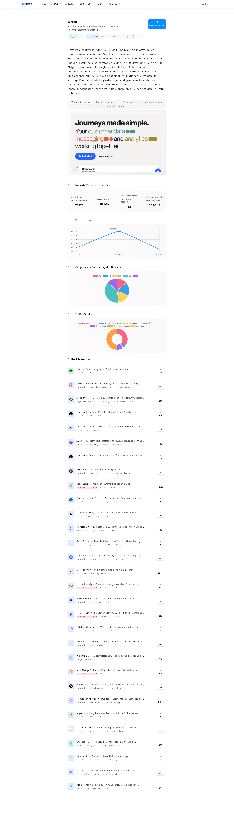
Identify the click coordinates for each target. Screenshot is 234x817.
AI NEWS (54, 3)
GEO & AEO (85, 3)
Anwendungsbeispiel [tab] (153, 102)
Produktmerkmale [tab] (105, 102)
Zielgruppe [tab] (129, 102)
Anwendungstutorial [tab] (117, 106)
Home (43, 3)
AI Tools (69, 3)
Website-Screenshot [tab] (81, 102)
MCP (100, 3)
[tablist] (117, 104)
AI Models (113, 3)
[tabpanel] (117, 144)
